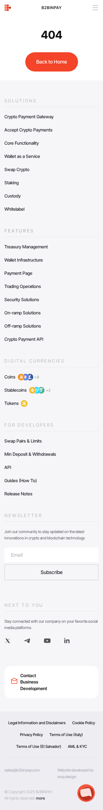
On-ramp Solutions (22, 312)
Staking (11, 182)
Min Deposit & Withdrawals (30, 454)
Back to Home (51, 62)
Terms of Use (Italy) (66, 734)
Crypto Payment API (23, 339)
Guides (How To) (20, 480)
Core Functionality (21, 143)
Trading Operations (22, 286)
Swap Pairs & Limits (23, 441)
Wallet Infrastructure (23, 260)
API (7, 467)
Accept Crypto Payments (28, 130)
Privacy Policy (31, 734)
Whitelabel (14, 209)
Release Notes (18, 493)
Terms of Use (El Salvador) (38, 746)
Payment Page (18, 273)
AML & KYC (77, 746)
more (40, 798)
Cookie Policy (83, 722)
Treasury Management (26, 246)
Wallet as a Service (22, 156)
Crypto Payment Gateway (29, 116)
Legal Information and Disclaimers (37, 722)
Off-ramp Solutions (22, 326)
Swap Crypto (16, 169)
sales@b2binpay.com (22, 770)
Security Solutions (21, 299)
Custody (12, 196)
